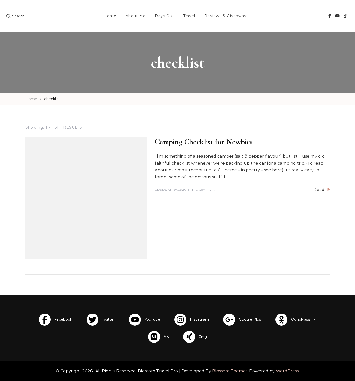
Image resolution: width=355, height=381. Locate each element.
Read (319, 189)
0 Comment (205, 189)
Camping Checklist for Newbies (204, 142)
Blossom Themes (229, 371)
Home (110, 16)
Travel (189, 16)
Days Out (164, 16)
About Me (136, 16)
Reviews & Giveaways (226, 16)
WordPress (287, 371)
